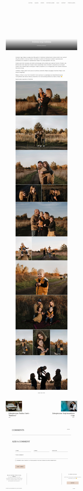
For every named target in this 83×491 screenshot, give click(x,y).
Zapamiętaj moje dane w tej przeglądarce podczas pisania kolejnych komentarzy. (37, 460)
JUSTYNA (30, 2)
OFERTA (42, 2)
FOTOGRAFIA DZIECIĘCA (41, 45)
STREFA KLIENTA (71, 2)
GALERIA (36, 2)
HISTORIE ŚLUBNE (50, 2)
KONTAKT (63, 2)
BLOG (58, 2)
